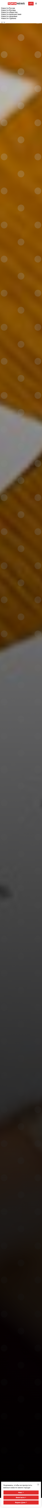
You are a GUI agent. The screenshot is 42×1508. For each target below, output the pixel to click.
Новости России (8, 8)
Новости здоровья (9, 16)
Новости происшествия (11, 14)
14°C (31, 4)
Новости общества (9, 12)
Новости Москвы (8, 10)
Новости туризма (8, 18)
